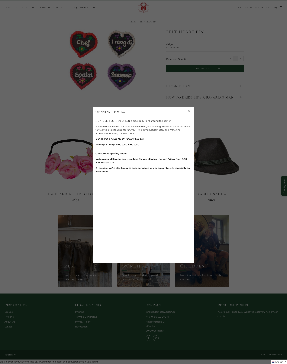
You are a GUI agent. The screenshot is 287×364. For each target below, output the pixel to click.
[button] (279, 362)
